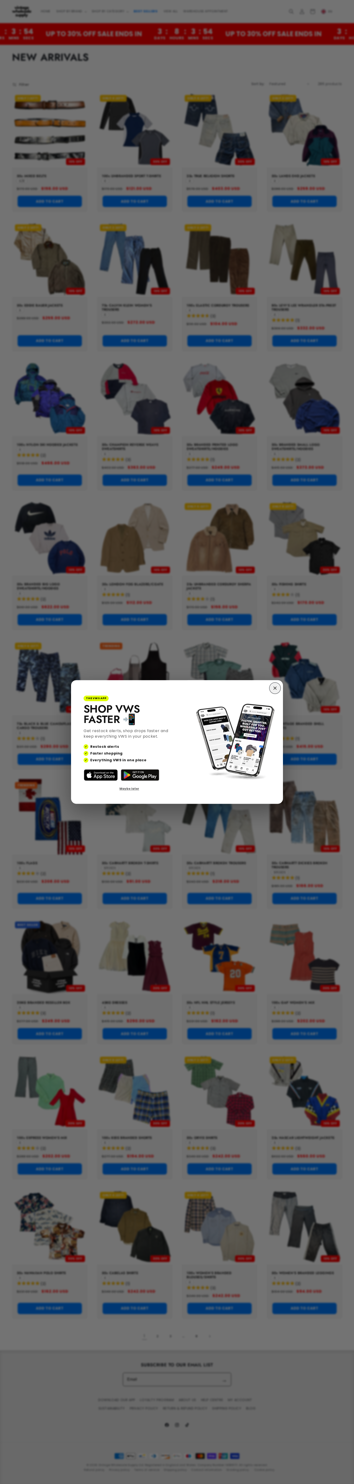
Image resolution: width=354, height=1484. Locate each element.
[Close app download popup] (275, 688)
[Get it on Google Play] (140, 775)
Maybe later (129, 789)
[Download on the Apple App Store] (101, 775)
